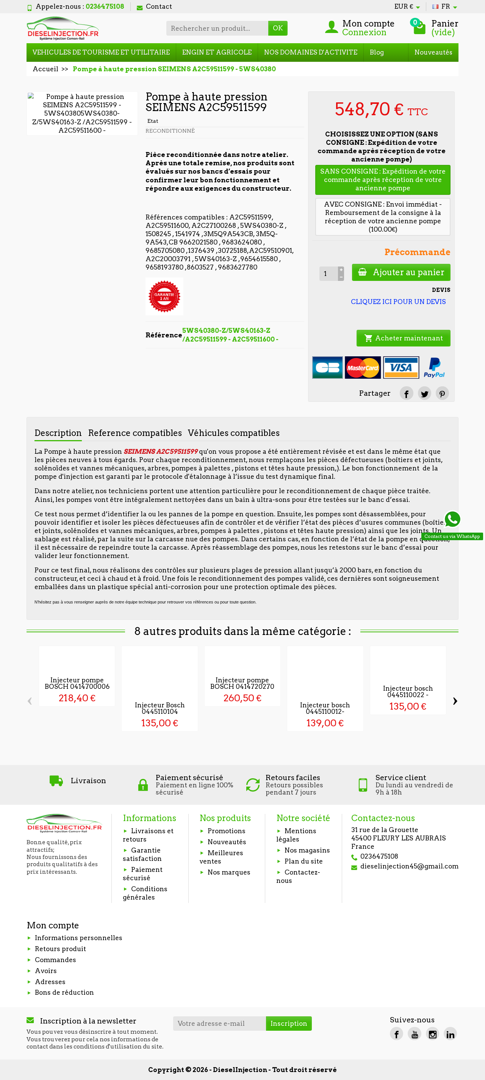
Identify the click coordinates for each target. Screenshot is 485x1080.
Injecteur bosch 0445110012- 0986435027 (325, 711)
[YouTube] (414, 1033)
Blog (377, 52)
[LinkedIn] (450, 1033)
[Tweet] (424, 393)
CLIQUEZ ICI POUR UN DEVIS (398, 302)
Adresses (50, 982)
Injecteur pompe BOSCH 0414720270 (242, 683)
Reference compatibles (135, 433)
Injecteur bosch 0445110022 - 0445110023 (408, 695)
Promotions (227, 831)
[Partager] (406, 393)
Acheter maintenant (403, 338)
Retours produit (60, 949)
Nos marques (229, 872)
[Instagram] (432, 1033)
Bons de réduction (64, 992)
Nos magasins (307, 850)
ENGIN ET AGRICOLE (217, 52)
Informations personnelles (78, 938)
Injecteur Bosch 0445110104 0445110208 (160, 711)
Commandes (55, 960)
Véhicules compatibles (234, 433)
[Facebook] (396, 1033)
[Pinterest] (442, 393)
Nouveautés (433, 52)
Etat (152, 121)
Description (58, 433)
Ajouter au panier (408, 272)
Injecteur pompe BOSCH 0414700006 (77, 683)
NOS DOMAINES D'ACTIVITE (310, 52)
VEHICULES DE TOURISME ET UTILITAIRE (101, 52)
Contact (159, 6)
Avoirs (46, 971)
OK (278, 28)
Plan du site (304, 861)
